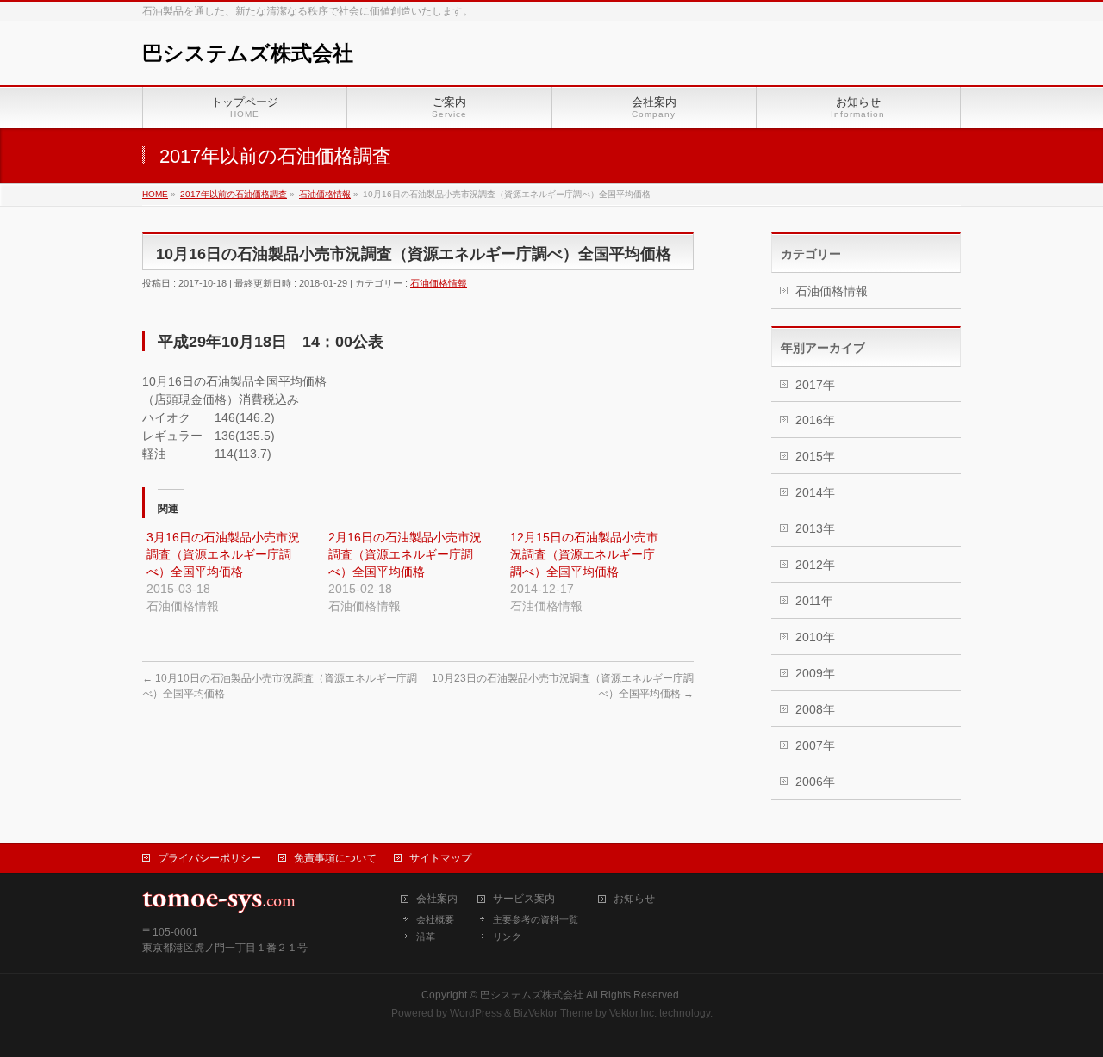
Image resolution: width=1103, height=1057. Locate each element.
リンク (507, 936)
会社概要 (435, 919)
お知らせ (634, 899)
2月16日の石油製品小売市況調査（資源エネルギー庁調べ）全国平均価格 (405, 554)
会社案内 (437, 899)
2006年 (815, 781)
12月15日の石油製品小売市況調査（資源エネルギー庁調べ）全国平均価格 (584, 554)
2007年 (815, 745)
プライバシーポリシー (209, 858)
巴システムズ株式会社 (247, 53)
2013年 (815, 528)
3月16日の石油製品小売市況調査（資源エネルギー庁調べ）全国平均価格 (223, 554)
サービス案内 (524, 899)
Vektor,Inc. (633, 1013)
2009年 (815, 673)
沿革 (425, 936)
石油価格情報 (438, 283)
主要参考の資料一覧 (535, 919)
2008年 (815, 709)
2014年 (815, 492)
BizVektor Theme (553, 1013)
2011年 (814, 601)
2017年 (815, 385)
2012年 (815, 565)
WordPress (476, 1013)
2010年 (815, 637)
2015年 (815, 456)
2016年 (815, 420)
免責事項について (335, 858)
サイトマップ (440, 858)
